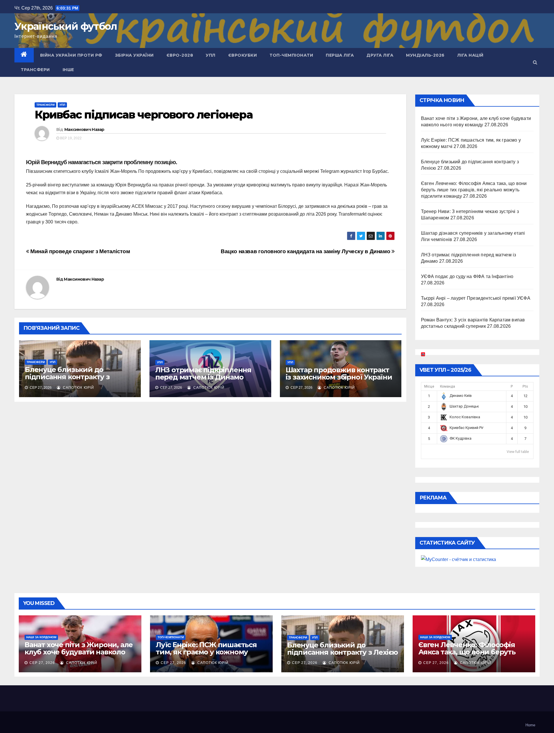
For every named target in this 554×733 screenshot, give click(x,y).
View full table (518, 452)
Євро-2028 (179, 55)
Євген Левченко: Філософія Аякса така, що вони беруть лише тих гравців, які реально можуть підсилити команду (474, 190)
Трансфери (35, 69)
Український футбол (65, 26)
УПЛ (211, 55)
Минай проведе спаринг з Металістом (79, 251)
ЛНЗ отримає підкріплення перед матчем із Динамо (203, 373)
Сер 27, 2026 (42, 663)
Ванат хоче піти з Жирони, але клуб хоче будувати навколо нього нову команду (79, 652)
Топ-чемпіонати (291, 55)
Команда (447, 386)
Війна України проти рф (71, 55)
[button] (535, 62)
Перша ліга (340, 55)
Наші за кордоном (41, 637)
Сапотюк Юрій (78, 388)
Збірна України (134, 55)
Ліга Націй (470, 55)
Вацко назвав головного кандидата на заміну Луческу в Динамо (306, 251)
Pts (525, 386)
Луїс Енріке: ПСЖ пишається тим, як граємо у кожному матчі (206, 652)
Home (530, 725)
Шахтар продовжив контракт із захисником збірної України (339, 373)
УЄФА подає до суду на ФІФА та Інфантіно (467, 276)
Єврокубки (242, 55)
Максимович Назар (84, 129)
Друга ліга (379, 55)
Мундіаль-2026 (425, 55)
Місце (429, 386)
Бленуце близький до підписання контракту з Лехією (67, 376)
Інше (68, 69)
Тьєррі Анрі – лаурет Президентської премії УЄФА (475, 298)
